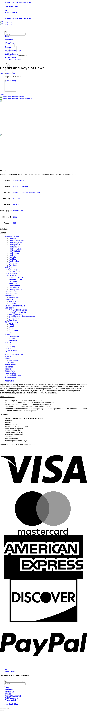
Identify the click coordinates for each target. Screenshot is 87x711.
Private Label (10, 58)
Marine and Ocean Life (14, 355)
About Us (9, 40)
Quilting (12, 346)
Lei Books (13, 281)
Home (2, 73)
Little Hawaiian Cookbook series (22, 316)
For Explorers (14, 245)
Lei (10, 344)
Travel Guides (10, 373)
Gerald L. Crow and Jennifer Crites (27, 192)
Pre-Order (13, 265)
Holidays (12, 304)
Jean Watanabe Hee (17, 314)
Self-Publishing (11, 54)
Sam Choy (13, 320)
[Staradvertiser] (6, 23)
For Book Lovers (15, 249)
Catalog (8, 47)
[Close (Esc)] (8, 708)
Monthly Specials (16, 277)
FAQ (6, 10)
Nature (7, 359)
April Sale (8, 267)
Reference (9, 367)
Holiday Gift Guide (12, 237)
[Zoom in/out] (1, 708)
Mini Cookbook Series (18, 310)
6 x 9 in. (16, 205)
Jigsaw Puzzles (11, 351)
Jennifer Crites (18, 211)
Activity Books (14, 302)
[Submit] (5, 686)
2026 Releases (11, 269)
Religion (8, 369)
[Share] (5, 708)
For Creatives (14, 251)
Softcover (16, 199)
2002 (15, 217)
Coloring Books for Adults (15, 306)
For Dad (12, 239)
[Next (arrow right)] (3, 710)
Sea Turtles (13, 361)
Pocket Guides (15, 375)
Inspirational (9, 349)
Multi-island (13, 330)
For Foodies (14, 253)
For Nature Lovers (16, 241)
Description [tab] (9, 381)
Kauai (11, 326)
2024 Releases (11, 263)
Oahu (11, 332)
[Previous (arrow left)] (1, 710)
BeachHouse (10, 296)
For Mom (12, 259)
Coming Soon (14, 271)
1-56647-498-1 (19, 180)
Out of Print (10, 73)
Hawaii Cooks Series (17, 312)
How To (8, 342)
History (7, 334)
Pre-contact (13, 340)
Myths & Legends (11, 357)
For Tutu (12, 257)
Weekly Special (15, 290)
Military (12, 338)
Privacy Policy (11, 12)
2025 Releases (11, 273)
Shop (7, 36)
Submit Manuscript (13, 696)
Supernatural (10, 371)
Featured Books (15, 279)
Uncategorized (10, 377)
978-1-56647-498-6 (20, 186)
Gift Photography (11, 322)
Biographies (14, 336)
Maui (11, 328)
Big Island (13, 324)
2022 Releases (11, 294)
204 (14, 223)
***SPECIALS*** (11, 275)
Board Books (14, 298)
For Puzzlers (14, 261)
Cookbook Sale (15, 287)
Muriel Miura (14, 318)
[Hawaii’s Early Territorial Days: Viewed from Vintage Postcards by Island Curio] (10, 91)
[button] (2, 95)
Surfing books (14, 285)
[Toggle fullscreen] (3, 708)
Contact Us (9, 692)
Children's (9, 300)
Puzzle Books (10, 365)
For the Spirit (14, 247)
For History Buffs (15, 243)
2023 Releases (11, 292)
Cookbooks (9, 308)
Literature (8, 353)
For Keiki (12, 255)
